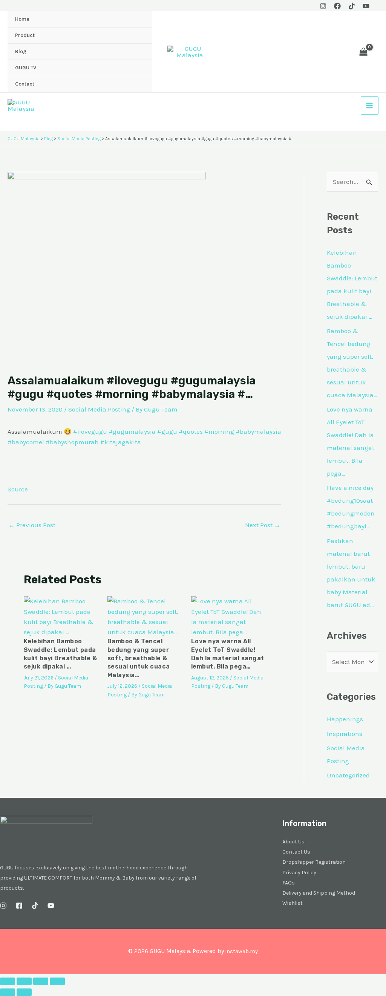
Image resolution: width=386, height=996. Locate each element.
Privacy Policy (299, 872)
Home (22, 19)
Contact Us (296, 852)
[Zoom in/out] (7, 981)
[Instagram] (323, 6)
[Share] (40, 981)
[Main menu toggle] (370, 105)
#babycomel (26, 442)
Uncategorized (348, 775)
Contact (24, 84)
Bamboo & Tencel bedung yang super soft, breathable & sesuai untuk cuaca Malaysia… (138, 658)
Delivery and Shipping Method (318, 893)
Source (18, 489)
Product (25, 35)
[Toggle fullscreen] (24, 981)
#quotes (191, 431)
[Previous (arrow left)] (7, 992)
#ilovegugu (90, 431)
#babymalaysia (258, 431)
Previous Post (31, 525)
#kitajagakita (120, 442)
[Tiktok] (351, 6)
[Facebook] (337, 6)
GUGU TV (25, 67)
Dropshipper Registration (314, 862)
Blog (20, 51)
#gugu (167, 431)
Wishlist (292, 903)
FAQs (288, 883)
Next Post (262, 525)
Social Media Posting (99, 409)
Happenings (345, 719)
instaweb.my (241, 951)
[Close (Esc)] (57, 981)
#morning (219, 431)
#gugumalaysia (132, 431)
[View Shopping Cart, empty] (363, 52)
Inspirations (344, 733)
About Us (293, 841)
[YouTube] (366, 6)
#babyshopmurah (72, 442)
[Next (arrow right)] (24, 992)
